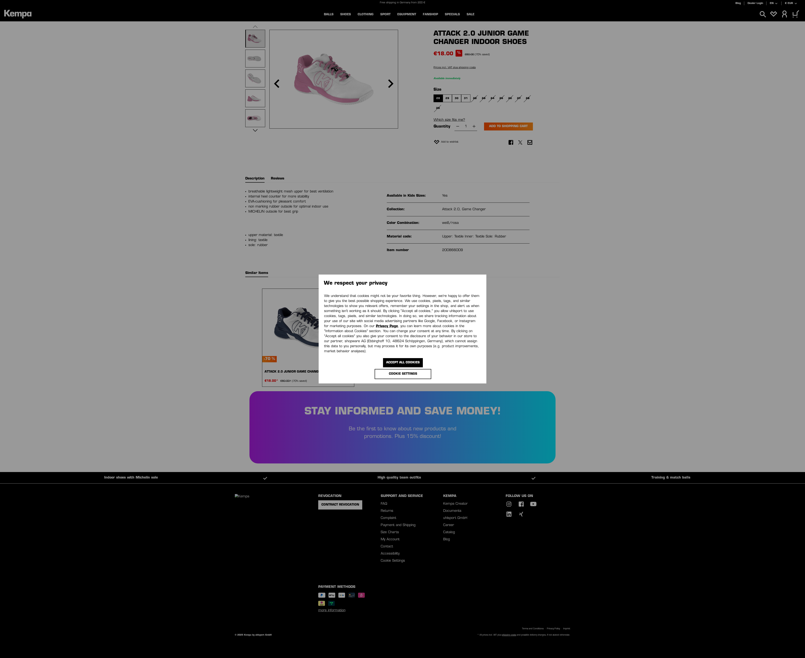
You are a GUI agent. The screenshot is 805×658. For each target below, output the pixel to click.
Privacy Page (387, 326)
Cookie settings (403, 373)
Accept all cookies (403, 362)
